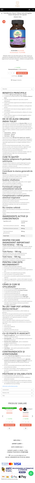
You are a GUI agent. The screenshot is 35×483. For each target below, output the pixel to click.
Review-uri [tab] (6, 392)
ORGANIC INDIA (17, 17)
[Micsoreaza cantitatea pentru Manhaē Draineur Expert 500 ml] (23, 422)
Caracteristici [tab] (6, 389)
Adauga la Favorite (17, 80)
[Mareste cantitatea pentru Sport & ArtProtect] (12, 422)
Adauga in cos (22, 73)
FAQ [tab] (4, 395)
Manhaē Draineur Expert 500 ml (25, 409)
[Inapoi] (1, 13)
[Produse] (2, 10)
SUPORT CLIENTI (17, 443)
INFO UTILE (16, 440)
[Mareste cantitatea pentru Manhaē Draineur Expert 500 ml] (28, 422)
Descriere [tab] (5, 89)
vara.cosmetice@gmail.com (18, 455)
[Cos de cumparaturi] (29, 9)
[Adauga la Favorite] (9, 428)
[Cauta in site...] (33, 9)
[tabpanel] (17, 34)
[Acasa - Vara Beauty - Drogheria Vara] (17, 4)
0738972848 (24, 452)
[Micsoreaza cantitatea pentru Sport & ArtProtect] (6, 422)
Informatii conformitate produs (10, 386)
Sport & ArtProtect (9, 409)
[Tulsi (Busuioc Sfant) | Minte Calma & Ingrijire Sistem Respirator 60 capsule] (17, 34)
